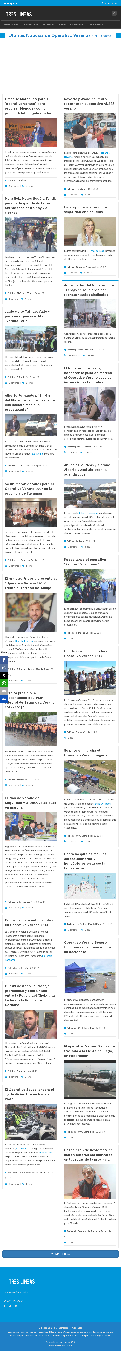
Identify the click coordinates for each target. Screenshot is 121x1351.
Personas (48, 24)
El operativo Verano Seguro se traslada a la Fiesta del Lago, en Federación (89, 1051)
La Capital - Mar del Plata (89, 924)
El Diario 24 (22, 377)
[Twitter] (110, 3)
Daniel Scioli (45, 1152)
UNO (19, 180)
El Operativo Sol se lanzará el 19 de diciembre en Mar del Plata (29, 1094)
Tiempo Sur (82, 732)
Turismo (71, 924)
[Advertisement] (60, 64)
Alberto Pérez (23, 1148)
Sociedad (71, 1231)
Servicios (63, 1327)
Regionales (31, 24)
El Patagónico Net (26, 902)
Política (11, 180)
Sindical (71, 349)
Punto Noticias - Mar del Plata (34, 1172)
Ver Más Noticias (60, 1253)
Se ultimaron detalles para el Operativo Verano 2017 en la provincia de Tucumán (29, 488)
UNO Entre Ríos (84, 835)
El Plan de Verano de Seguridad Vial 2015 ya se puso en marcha (30, 802)
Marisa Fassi (97, 250)
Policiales (12, 968)
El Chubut (21, 1071)
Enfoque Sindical (84, 349)
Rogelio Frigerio (24, 640)
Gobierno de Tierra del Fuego (92, 1231)
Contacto (77, 1327)
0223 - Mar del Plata (27, 465)
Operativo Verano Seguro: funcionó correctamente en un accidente (87, 947)
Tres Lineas (82, 189)
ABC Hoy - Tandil (25, 293)
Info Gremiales (83, 446)
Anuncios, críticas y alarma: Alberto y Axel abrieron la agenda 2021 (87, 469)
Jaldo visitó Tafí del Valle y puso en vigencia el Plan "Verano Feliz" (27, 316)
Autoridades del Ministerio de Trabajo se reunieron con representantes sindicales (89, 290)
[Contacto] (116, 3)
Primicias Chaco (84, 633)
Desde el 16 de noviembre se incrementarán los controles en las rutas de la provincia (88, 1154)
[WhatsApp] (4, 683)
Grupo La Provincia (85, 267)
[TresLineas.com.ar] (20, 13)
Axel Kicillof (37, 453)
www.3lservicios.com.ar (60, 1345)
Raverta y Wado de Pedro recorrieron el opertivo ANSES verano (89, 103)
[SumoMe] (4, 699)
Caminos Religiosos (71, 24)
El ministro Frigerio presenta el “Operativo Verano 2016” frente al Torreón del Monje (31, 583)
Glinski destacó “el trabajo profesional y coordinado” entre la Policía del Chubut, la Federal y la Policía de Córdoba (30, 995)
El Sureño (23, 968)
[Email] (4, 691)
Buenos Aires (12, 24)
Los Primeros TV (25, 560)
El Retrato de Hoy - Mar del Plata (33, 669)
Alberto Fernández (89, 512)
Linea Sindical (96, 24)
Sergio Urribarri (102, 803)
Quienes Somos (47, 1327)
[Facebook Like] (4, 668)
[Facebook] (104, 3)
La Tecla (80, 541)
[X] (4, 675)
